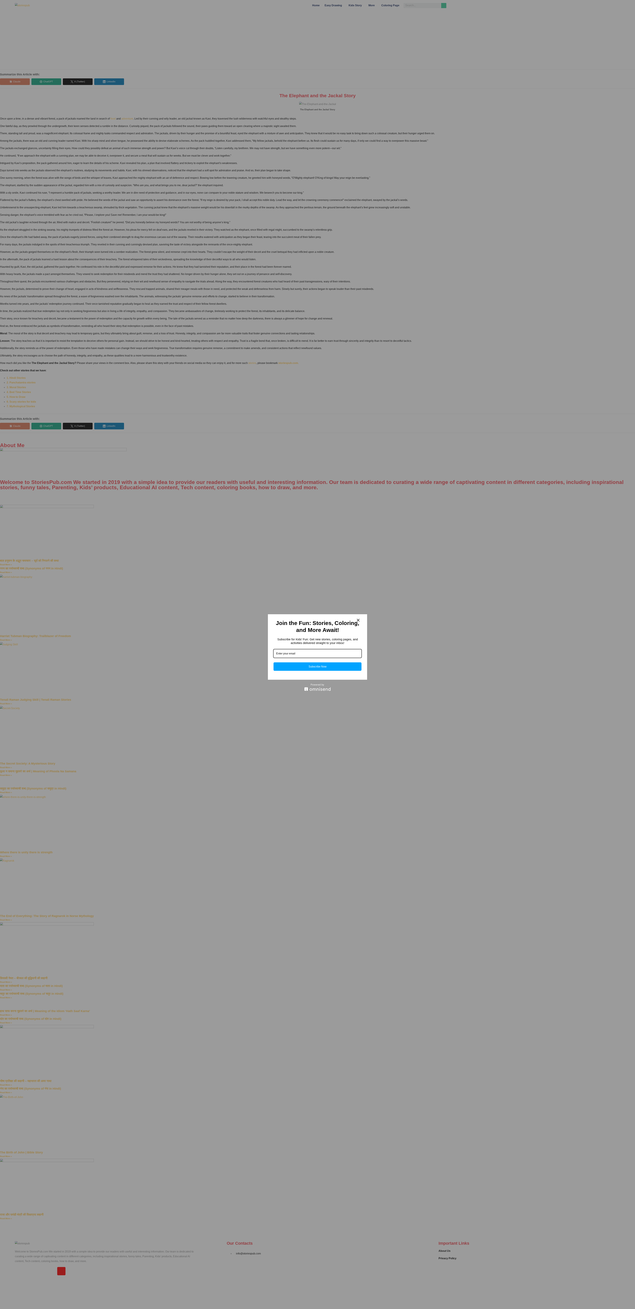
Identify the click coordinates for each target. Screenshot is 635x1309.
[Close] (358, 620)
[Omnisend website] (317, 687)
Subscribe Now (318, 666)
